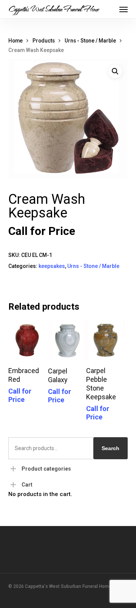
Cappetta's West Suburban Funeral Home (53, 9)
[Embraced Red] (27, 340)
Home (15, 41)
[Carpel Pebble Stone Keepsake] (105, 340)
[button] (123, 9)
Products (43, 41)
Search (110, 448)
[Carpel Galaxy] (67, 340)
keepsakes (52, 266)
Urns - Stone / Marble (90, 41)
